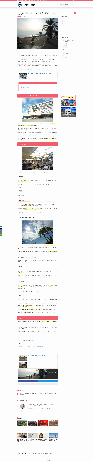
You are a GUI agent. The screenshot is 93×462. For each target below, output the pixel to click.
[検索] (75, 0)
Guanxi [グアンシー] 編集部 (22, 410)
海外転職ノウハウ (64, 25)
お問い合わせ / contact (65, 51)
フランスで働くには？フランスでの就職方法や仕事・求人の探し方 (39, 73)
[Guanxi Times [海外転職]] (26, 4)
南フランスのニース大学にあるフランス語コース (29, 85)
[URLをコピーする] (1, 235)
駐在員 (63, 21)
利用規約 (63, 55)
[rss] (73, 0)
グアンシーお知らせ (65, 31)
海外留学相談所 (64, 47)
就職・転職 (63, 23)
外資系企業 (63, 19)
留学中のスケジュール (25, 87)
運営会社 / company (65, 49)
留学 (19, 16)
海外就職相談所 (64, 45)
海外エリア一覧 (64, 43)
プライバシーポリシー (65, 57)
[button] (1, 226)
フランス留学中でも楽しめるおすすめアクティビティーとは (38, 355)
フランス (23, 390)
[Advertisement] (68, 77)
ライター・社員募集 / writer (66, 53)
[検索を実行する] (75, 13)
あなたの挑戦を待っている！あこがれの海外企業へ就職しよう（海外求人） (31, 346)
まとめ (22, 89)
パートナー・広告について (66, 59)
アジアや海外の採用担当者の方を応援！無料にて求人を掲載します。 (68, 41)
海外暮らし (63, 27)
